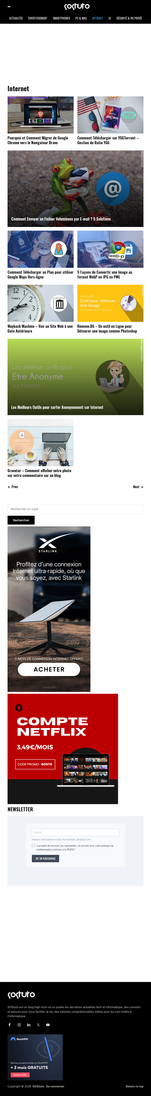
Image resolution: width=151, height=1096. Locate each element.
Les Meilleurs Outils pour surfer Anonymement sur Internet (57, 407)
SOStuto (38, 1086)
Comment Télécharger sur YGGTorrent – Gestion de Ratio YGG (108, 140)
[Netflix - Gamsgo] (63, 696)
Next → (138, 486)
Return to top (134, 1086)
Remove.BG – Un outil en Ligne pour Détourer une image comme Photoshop (107, 328)
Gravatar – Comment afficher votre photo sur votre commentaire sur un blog (39, 473)
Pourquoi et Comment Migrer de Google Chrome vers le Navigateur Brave (38, 140)
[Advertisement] (79, 53)
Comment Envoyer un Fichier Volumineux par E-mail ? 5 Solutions (61, 219)
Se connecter (55, 1086)
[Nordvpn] (35, 1036)
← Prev (13, 486)
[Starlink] (49, 528)
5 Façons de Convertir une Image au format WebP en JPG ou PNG (104, 274)
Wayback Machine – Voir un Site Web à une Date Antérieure (40, 328)
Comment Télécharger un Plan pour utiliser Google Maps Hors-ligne (41, 274)
